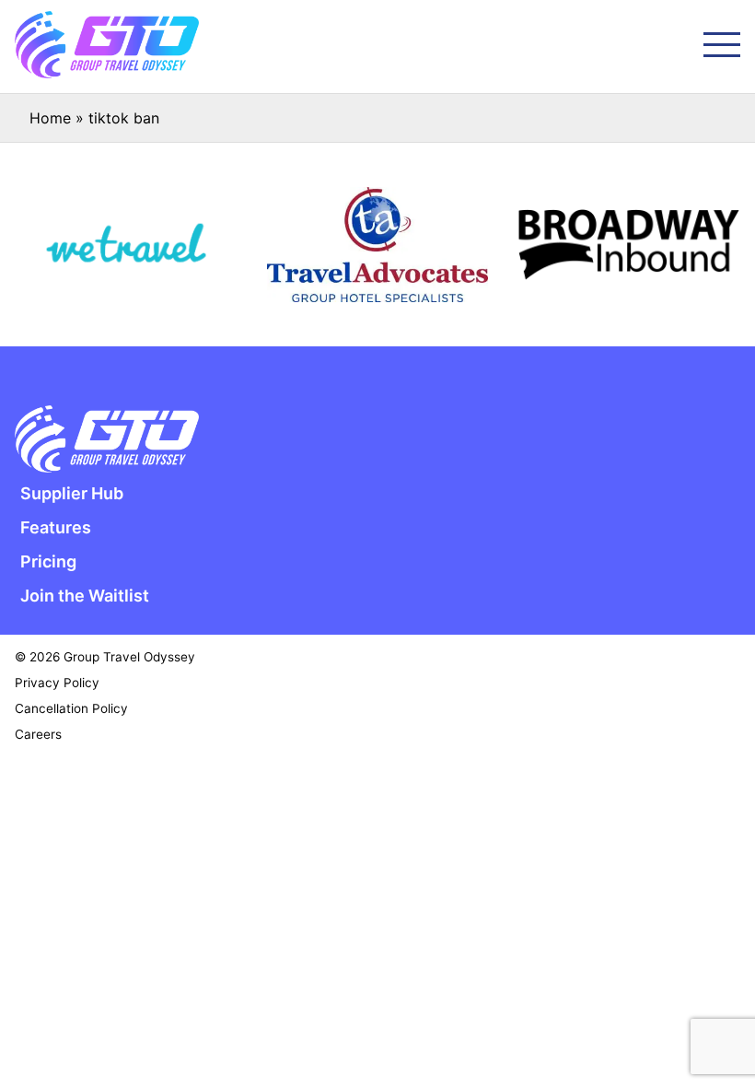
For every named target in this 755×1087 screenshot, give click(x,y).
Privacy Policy (57, 682)
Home (50, 118)
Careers (38, 734)
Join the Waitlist (84, 595)
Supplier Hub (71, 493)
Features (55, 527)
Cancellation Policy (71, 708)
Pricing (48, 561)
